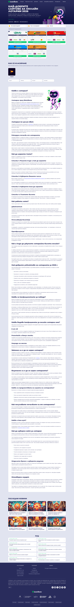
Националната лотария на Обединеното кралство (35, 178)
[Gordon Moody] (43, 597)
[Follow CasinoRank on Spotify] (62, 587)
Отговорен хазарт (34, 572)
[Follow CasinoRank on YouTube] (60, 587)
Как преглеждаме (20, 572)
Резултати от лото (29, 1)
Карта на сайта (20, 575)
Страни (41, 1)
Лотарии (22, 1)
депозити (36, 1)
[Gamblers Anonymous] (50, 597)
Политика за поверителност (34, 573)
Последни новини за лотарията (51, 568)
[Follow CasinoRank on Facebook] (53, 587)
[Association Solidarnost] (35, 597)
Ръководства (57, 1)
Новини (64, 1)
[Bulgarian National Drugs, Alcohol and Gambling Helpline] (27, 597)
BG (9, 587)
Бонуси (34, 568)
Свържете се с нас (20, 570)
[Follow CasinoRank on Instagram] (55, 587)
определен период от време (23, 427)
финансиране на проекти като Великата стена (29, 103)
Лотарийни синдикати (48, 1)
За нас (20, 568)
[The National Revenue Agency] (20, 597)
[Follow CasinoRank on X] (57, 587)
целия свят (31, 124)
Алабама (38, 357)
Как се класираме (20, 573)
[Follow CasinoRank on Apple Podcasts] (65, 587)
